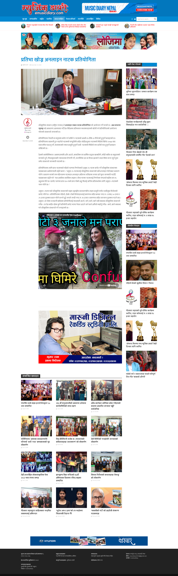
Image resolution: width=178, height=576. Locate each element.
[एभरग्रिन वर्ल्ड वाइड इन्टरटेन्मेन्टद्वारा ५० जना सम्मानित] (36, 390)
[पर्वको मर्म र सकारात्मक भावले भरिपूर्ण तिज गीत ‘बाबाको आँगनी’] (141, 361)
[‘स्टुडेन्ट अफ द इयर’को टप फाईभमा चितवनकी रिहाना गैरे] (71, 497)
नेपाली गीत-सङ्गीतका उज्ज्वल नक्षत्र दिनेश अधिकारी (92, 26)
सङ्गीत (42, 19)
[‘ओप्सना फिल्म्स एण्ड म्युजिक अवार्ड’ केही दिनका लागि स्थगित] (141, 169)
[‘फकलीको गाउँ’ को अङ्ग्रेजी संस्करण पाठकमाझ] (106, 497)
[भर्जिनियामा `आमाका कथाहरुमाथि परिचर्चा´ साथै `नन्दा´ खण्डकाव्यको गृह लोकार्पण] (36, 426)
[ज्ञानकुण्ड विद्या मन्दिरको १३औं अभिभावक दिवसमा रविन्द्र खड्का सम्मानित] (71, 462)
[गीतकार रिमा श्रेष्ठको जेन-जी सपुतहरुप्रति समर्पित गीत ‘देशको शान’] (141, 139)
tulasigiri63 (28, 132)
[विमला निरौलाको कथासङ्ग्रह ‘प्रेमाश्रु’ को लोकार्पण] (106, 462)
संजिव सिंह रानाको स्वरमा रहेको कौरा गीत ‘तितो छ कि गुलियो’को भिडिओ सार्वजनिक (23, 26)
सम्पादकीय (33, 19)
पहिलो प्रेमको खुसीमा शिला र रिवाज (139, 283)
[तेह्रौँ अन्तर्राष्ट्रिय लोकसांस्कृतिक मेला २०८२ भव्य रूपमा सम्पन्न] (36, 462)
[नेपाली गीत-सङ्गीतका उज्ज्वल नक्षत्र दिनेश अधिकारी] (77, 26)
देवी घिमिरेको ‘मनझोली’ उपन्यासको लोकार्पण (104, 440)
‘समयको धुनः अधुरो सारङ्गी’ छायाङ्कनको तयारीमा (57, 26)
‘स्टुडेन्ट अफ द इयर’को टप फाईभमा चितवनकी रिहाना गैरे (69, 512)
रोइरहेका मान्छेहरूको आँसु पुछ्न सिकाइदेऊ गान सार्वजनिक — (138, 123)
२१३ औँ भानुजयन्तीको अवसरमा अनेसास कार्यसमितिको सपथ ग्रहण (71, 405)
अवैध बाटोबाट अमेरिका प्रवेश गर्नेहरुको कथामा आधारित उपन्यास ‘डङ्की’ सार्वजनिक (106, 406)
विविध (98, 19)
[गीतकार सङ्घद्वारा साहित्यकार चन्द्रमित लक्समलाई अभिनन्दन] (36, 497)
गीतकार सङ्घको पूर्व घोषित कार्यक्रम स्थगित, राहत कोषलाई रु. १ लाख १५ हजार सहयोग (140, 215)
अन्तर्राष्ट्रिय (89, 19)
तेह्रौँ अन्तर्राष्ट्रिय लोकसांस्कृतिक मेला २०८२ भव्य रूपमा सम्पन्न (34, 476)
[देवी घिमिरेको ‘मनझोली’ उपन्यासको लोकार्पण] (106, 426)
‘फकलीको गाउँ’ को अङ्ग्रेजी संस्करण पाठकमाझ (105, 512)
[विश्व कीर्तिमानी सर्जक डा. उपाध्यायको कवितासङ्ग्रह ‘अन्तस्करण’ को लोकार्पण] (71, 426)
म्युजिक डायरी (25, 65)
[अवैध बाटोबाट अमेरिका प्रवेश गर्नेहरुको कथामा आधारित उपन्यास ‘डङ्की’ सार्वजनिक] (106, 390)
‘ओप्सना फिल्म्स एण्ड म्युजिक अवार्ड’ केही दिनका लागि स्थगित (141, 184)
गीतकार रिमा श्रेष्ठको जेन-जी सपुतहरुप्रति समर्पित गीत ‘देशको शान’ (140, 154)
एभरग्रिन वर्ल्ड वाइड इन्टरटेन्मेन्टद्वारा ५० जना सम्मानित (35, 405)
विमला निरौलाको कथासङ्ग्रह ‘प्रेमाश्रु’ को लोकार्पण (105, 476)
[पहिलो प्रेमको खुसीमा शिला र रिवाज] (141, 270)
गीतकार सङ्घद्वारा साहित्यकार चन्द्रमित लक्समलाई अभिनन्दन (36, 512)
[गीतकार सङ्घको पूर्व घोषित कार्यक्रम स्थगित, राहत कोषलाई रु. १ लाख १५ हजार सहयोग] (141, 199)
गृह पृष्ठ (24, 19)
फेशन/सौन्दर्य (70, 19)
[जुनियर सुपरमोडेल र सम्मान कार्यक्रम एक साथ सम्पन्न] (141, 78)
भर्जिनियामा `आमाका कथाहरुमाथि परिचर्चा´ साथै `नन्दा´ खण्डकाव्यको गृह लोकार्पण (35, 442)
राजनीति (81, 19)
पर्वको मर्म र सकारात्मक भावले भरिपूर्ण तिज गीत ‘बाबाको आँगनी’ (140, 375)
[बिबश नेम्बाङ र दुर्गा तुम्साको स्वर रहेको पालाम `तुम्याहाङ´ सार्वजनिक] (146, 26)
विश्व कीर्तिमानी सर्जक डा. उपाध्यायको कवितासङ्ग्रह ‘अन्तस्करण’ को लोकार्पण (71, 440)
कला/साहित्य (58, 19)
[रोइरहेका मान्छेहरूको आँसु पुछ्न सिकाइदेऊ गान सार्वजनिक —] (141, 109)
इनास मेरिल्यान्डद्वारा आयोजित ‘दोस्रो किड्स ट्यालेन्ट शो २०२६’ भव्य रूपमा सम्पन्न (127, 26)
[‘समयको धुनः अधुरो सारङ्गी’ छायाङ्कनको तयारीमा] (42, 26)
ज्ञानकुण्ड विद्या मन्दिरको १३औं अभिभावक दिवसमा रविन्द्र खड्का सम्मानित (68, 477)
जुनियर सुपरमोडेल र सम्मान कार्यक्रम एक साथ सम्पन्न (141, 93)
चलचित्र (49, 19)
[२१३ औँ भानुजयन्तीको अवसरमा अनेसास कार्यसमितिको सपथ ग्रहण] (71, 390)
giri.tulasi (28, 130)
